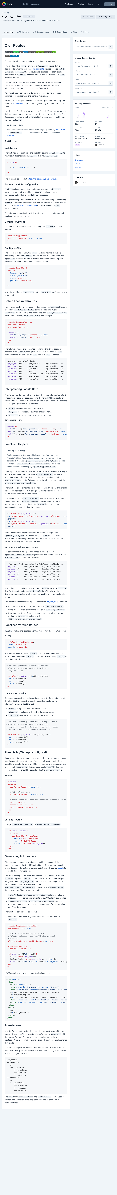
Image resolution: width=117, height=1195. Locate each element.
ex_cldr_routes (11, 16)
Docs (90, 4)
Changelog (79, 160)
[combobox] (41, 4)
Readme (78, 167)
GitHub (77, 164)
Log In (109, 4)
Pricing (81, 4)
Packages (69, 4)
